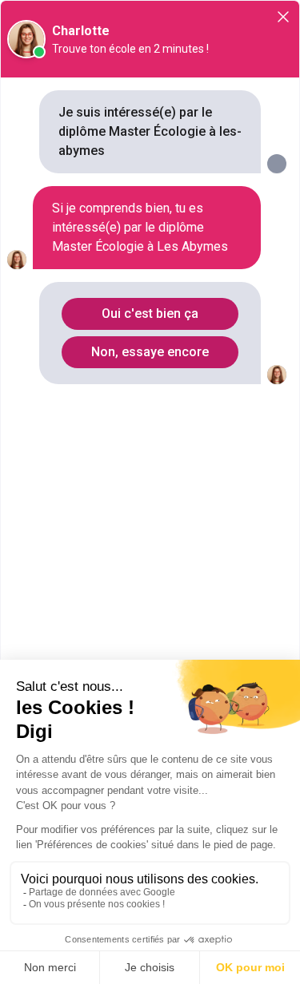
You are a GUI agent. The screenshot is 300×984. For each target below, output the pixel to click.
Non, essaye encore (150, 351)
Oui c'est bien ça (150, 313)
